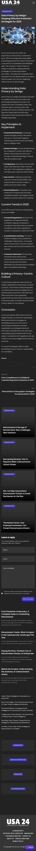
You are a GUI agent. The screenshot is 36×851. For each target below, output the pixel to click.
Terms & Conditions (22, 838)
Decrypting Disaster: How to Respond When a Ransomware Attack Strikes (16, 462)
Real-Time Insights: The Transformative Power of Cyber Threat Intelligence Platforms (17, 703)
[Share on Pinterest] (15, 364)
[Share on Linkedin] (20, 364)
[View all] (18, 745)
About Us (10, 838)
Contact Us (26, 836)
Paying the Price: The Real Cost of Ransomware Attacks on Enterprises (17, 652)
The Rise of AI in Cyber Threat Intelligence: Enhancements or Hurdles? (15, 728)
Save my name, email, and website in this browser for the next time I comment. (18, 592)
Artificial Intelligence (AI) (13, 833)
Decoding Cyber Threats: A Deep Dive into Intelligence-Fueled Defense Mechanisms (15, 721)
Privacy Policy (18, 841)
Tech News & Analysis (13, 836)
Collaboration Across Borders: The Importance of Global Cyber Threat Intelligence (17, 715)
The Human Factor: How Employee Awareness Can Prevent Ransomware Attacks (16, 525)
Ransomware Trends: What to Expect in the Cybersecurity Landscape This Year (17, 635)
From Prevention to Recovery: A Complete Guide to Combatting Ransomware (15, 614)
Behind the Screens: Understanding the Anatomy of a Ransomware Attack (16, 672)
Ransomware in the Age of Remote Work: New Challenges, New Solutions (17, 430)
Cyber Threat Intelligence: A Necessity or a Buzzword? (16, 697)
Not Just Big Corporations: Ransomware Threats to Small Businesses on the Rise (16, 494)
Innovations (28, 833)
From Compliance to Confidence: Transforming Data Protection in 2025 (17, 378)
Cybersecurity (7, 11)
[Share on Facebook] (3, 364)
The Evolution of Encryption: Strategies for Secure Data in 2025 (18, 392)
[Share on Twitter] (9, 364)
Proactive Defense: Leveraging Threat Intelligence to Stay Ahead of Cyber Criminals (17, 709)
